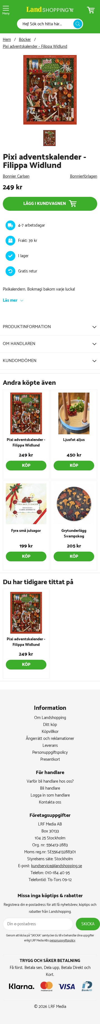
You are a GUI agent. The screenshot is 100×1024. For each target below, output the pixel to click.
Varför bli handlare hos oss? (50, 781)
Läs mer (10, 300)
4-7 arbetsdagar (31, 225)
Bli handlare (50, 788)
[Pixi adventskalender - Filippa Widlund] (49, 123)
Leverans (50, 745)
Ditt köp (50, 724)
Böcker (25, 39)
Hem (7, 39)
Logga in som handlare (50, 795)
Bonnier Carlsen (16, 176)
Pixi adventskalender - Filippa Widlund (35, 46)
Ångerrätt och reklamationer (50, 738)
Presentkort (50, 759)
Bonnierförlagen (83, 176)
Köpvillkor (50, 731)
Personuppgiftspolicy (50, 752)
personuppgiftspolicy (62, 940)
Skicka (87, 924)
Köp (26, 465)
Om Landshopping (50, 717)
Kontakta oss (50, 802)
